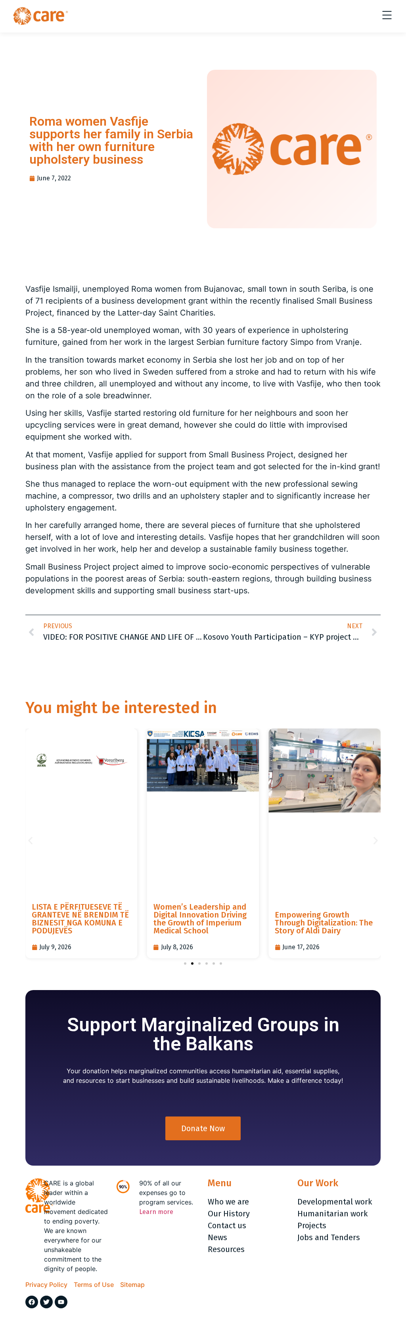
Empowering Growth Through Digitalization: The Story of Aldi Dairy (324, 922)
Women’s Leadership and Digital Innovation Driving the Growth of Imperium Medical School (200, 918)
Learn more (156, 1212)
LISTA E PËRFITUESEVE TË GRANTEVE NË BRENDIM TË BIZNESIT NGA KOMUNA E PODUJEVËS (80, 918)
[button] (30, 841)
